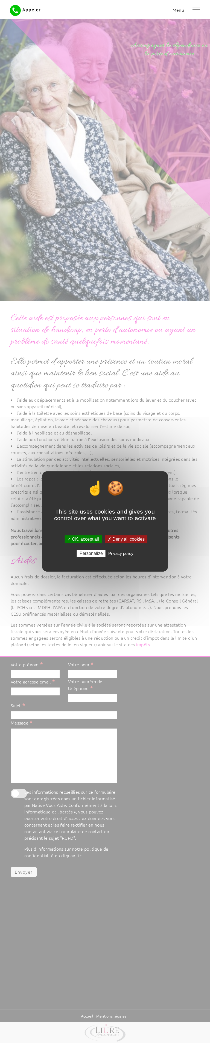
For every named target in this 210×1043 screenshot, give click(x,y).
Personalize (91, 553)
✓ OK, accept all (83, 539)
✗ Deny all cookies (126, 539)
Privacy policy (120, 553)
